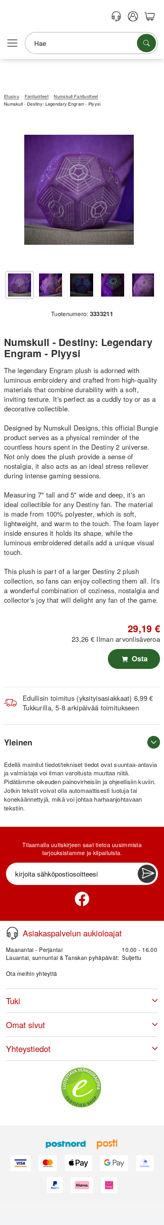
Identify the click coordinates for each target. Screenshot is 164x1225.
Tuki (13, 1001)
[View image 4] (113, 285)
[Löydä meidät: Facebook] (82, 899)
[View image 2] (50, 285)
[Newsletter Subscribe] (147, 874)
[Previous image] (16, 192)
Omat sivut (25, 1024)
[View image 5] (144, 285)
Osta (139, 658)
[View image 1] (19, 285)
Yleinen (18, 742)
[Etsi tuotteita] (146, 43)
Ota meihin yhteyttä (31, 973)
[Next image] (142, 192)
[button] (79, 190)
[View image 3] (82, 285)
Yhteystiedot (28, 1048)
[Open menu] (12, 43)
